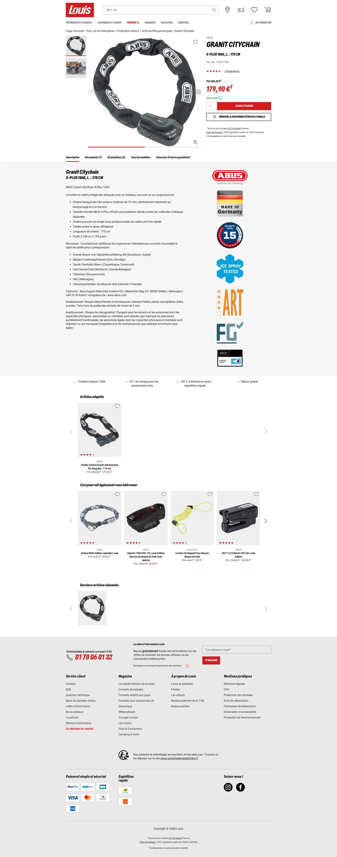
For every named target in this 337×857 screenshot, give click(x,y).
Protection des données (238, 695)
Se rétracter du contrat (79, 728)
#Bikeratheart (126, 712)
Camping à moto (128, 734)
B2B (68, 689)
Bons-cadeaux (74, 712)
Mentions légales (234, 684)
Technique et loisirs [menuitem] (109, 22)
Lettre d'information (78, 706)
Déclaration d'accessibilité (240, 712)
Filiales (175, 689)
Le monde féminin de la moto (136, 684)
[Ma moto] (241, 9)
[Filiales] (227, 9)
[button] (214, 10)
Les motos (124, 723)
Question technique (78, 695)
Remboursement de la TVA (187, 700)
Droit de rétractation (236, 700)
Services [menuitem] (183, 22)
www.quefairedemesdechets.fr (179, 758)
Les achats (178, 695)
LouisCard (72, 717)
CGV (226, 689)
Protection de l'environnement (242, 717)
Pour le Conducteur (130, 728)
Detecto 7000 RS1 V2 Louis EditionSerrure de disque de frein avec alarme (146, 557)
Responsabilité (180, 706)
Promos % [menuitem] (133, 22)
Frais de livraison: (214, 132)
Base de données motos (80, 700)
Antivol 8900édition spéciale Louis (99, 553)
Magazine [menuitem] (167, 22)
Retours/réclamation (78, 723)
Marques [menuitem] (150, 22)
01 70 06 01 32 (93, 657)
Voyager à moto (128, 717)
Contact (70, 684)
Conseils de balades (130, 689)
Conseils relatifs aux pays (134, 695)
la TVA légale (234, 128)
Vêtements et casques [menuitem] (79, 22)
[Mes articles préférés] (254, 9)
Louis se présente (182, 684)
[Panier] (267, 9)
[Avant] (198, 91)
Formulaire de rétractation (240, 706)
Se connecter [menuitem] (263, 22)
